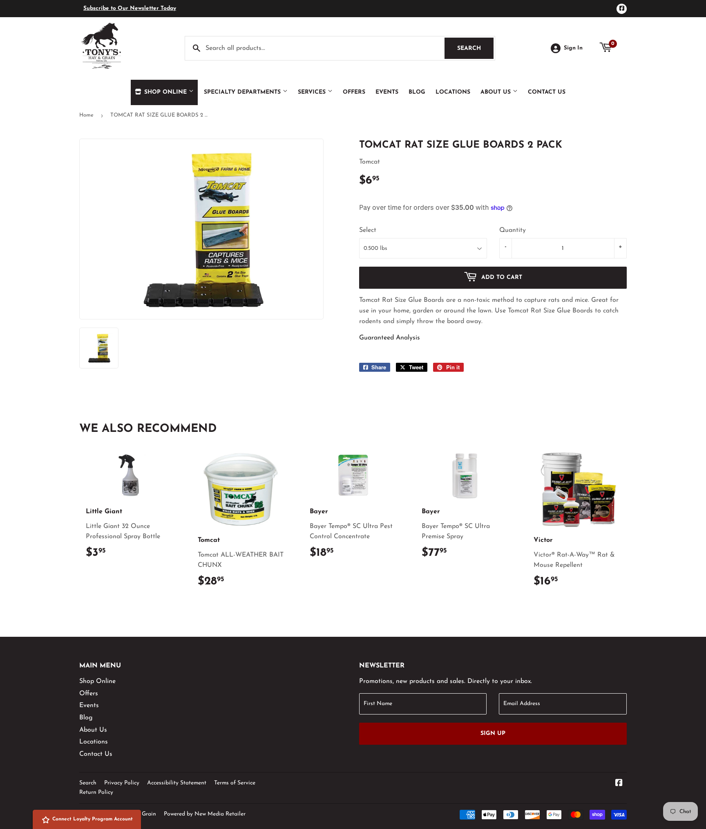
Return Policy (96, 792)
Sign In (573, 48)
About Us (496, 92)
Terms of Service (234, 783)
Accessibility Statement (176, 783)
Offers (354, 92)
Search (475, 48)
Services (313, 92)
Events (386, 92)
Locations (453, 92)
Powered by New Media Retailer (205, 814)
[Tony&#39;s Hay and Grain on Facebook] (619, 784)
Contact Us (546, 92)
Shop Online (165, 92)
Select (367, 230)
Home (86, 115)
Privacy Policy (121, 783)
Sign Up (492, 733)
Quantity (512, 230)
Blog (417, 92)
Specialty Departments (243, 92)
